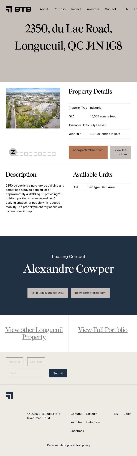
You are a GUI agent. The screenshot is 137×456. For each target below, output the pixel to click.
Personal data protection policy (68, 445)
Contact (110, 9)
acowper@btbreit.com (88, 150)
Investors (93, 9)
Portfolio (60, 9)
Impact (76, 9)
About (44, 9)
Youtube (76, 422)
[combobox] (126, 9)
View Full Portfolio (103, 329)
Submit (58, 373)
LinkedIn (91, 414)
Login (127, 414)
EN (126, 9)
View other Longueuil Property (34, 333)
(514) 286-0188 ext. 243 (48, 293)
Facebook (77, 431)
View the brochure (121, 152)
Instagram (93, 422)
